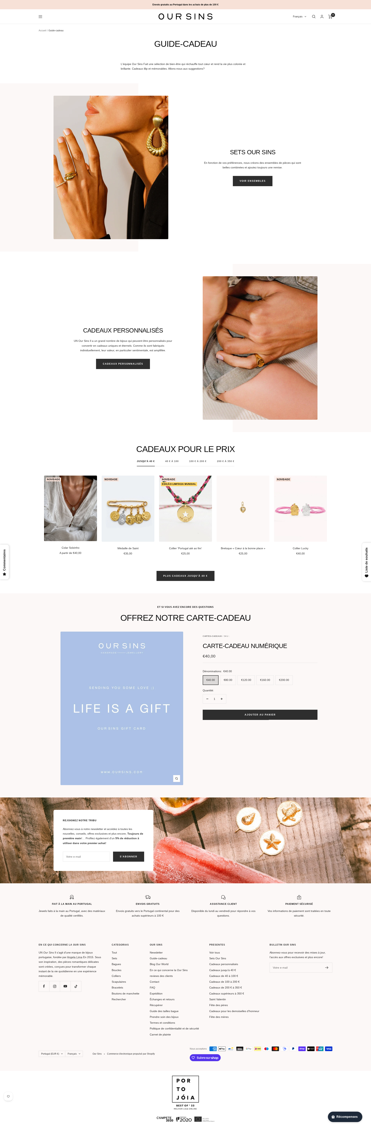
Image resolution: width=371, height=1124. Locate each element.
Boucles (116, 970)
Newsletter (156, 952)
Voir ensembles (253, 181)
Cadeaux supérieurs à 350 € (226, 993)
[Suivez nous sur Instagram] (54, 986)
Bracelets (117, 987)
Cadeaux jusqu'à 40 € (222, 970)
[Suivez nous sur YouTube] (65, 986)
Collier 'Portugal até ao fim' (185, 548)
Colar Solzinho (70, 547)
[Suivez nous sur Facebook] (44, 986)
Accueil (42, 30)
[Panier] (330, 17)
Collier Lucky (300, 548)
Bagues (116, 964)
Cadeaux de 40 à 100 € (223, 975)
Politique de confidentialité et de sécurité (174, 1028)
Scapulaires (119, 981)
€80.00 (228, 679)
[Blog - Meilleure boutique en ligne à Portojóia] (185, 1078)
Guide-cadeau (158, 958)
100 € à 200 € (198, 461)
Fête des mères (219, 1016)
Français (298, 16)
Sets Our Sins (217, 958)
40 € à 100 (172, 461)
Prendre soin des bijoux (164, 1016)
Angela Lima (74, 957)
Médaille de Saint (128, 548)
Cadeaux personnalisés (123, 363)
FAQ (152, 987)
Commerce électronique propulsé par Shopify (131, 1053)
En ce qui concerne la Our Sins (169, 970)
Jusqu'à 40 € (146, 461)
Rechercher (119, 999)
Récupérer (156, 1005)
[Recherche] (314, 16)
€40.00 (210, 679)
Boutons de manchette (125, 993)
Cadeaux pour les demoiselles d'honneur (234, 1011)
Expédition (156, 993)
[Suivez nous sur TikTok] (76, 986)
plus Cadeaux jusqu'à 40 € (185, 576)
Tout (114, 952)
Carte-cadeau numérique (245, 645)
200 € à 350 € (225, 461)
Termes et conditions (162, 1022)
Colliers (116, 975)
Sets (114, 958)
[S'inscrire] (326, 967)
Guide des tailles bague (164, 1011)
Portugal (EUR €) (50, 1053)
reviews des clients (161, 975)
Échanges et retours (162, 999)
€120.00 (246, 679)
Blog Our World (159, 964)
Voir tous (214, 952)
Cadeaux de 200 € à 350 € (225, 987)
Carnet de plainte (160, 1034)
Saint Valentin (217, 999)
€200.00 (284, 679)
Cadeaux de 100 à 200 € (224, 981)
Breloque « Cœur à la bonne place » (243, 548)
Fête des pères (218, 1005)
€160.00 (265, 679)
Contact (154, 981)
